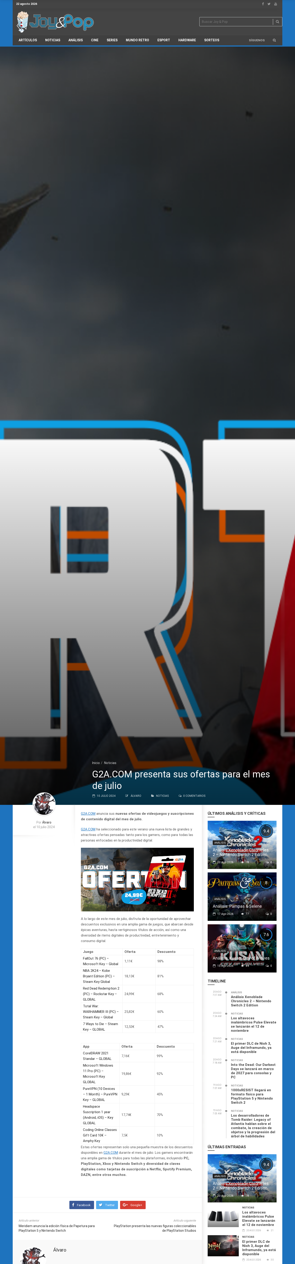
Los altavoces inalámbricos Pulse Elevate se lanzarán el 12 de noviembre (253, 1024)
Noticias (52, 40)
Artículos (28, 40)
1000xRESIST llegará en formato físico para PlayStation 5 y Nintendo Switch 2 (252, 1096)
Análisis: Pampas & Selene (237, 906)
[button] (274, 40)
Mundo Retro (137, 40)
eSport (163, 40)
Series (112, 40)
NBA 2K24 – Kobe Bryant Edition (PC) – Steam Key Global (99, 976)
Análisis (75, 40)
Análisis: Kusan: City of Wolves (241, 958)
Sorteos (211, 40)
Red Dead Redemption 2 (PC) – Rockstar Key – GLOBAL (101, 994)
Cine (94, 40)
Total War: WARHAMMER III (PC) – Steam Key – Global (101, 1011)
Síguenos (257, 40)
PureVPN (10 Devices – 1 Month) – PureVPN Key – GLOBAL (100, 1094)
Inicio (96, 763)
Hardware (187, 40)
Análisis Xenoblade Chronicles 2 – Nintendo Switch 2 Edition (241, 852)
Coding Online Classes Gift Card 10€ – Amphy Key (100, 1135)
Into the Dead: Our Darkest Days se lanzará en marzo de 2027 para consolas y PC (253, 1071)
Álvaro (136, 795)
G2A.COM (88, 814)
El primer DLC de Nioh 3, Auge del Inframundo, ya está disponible (251, 1047)
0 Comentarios (194, 795)
